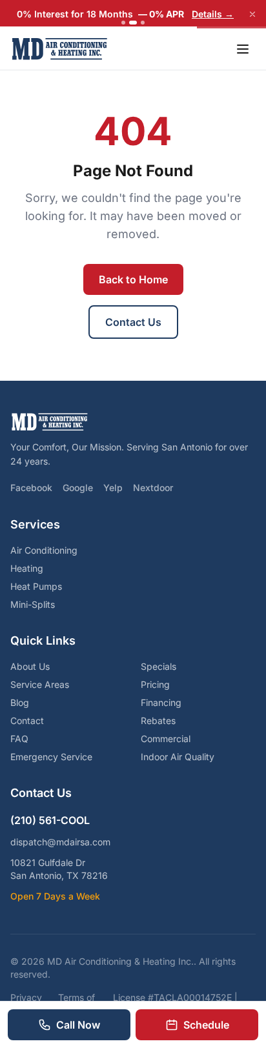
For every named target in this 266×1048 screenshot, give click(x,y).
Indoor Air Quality (177, 756)
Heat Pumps (36, 586)
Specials (158, 666)
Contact (27, 720)
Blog (19, 702)
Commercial (165, 738)
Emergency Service (51, 756)
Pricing (155, 684)
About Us (30, 666)
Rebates (158, 720)
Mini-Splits (32, 604)
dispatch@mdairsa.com (60, 841)
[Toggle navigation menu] (243, 49)
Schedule (206, 1024)
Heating (26, 568)
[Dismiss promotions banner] (252, 14)
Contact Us (133, 322)
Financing (161, 702)
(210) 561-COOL (50, 820)
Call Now (78, 1024)
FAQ (19, 738)
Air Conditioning (43, 550)
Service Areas (39, 684)
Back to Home (133, 279)
